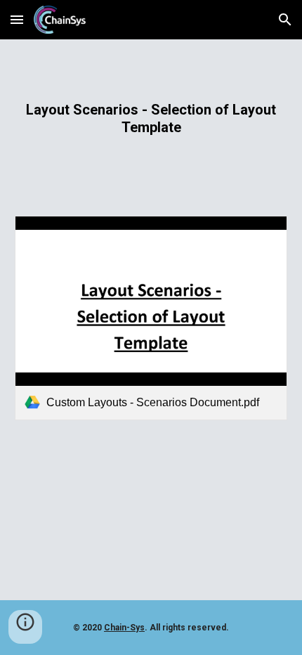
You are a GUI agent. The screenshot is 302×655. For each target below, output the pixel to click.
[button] (17, 19)
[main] (151, 119)
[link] (151, 318)
